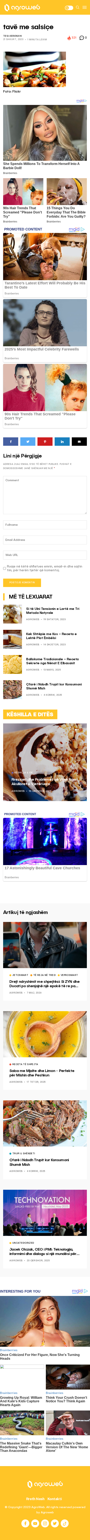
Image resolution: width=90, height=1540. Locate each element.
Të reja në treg (44, 975)
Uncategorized (23, 1243)
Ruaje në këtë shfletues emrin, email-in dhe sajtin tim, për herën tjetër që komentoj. (44, 568)
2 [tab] (78, 729)
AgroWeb (32, 619)
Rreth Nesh (35, 1499)
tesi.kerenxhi (12, 36)
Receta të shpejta (25, 1065)
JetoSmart (20, 975)
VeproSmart (69, 975)
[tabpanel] (45, 762)
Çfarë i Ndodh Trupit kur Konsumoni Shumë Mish (39, 1162)
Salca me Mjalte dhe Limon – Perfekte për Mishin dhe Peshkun (41, 1073)
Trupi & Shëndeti (23, 1154)
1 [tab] (76, 730)
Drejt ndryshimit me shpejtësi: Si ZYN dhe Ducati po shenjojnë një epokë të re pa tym (44, 984)
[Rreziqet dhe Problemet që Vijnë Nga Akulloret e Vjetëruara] (45, 762)
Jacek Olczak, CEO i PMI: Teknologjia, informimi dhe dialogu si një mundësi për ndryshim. (42, 1252)
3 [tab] (80, 729)
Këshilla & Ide (23, 773)
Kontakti (55, 1499)
